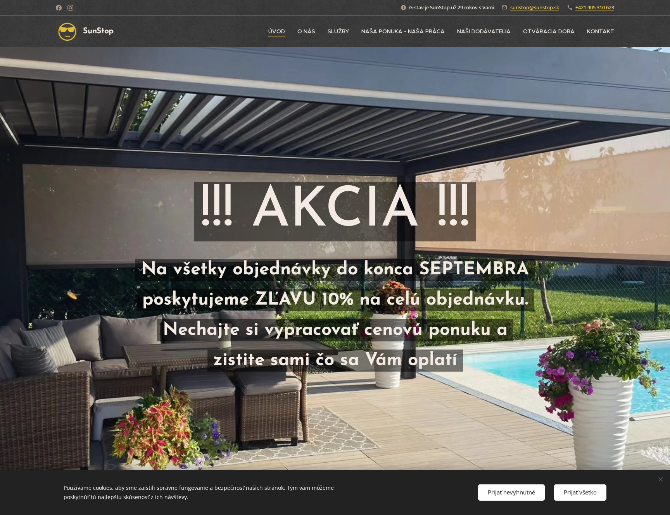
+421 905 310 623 (594, 7)
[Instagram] (70, 7)
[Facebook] (59, 7)
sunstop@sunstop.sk (534, 7)
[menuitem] (278, 31)
